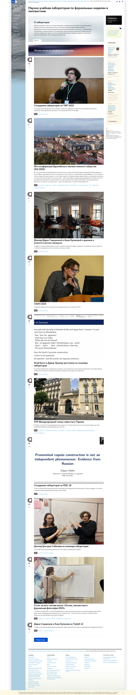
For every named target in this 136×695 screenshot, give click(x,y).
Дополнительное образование (53, 670)
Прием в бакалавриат (51, 662)
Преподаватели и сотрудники (34, 662)
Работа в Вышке (31, 686)
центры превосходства (40, 187)
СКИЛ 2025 (40, 303)
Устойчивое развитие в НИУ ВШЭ (35, 660)
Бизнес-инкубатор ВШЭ (52, 673)
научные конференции (39, 433)
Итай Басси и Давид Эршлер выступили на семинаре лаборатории (61, 364)
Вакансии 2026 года (16, 34)
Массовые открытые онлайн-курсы (110, 662)
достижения (41, 185)
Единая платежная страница (34, 685)
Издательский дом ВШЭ (89, 659)
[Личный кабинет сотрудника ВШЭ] (120, 1)
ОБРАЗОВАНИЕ (51, 655)
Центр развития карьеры (52, 672)
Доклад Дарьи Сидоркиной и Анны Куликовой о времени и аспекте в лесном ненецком (64, 241)
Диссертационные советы (71, 662)
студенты (54, 185)
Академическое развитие (71, 666)
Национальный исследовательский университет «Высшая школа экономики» (44, 651)
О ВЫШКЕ (30, 655)
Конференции (112, 18)
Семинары (15, 24)
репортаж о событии (43, 114)
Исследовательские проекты (72, 659)
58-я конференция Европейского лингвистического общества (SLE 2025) (65, 168)
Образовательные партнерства (53, 675)
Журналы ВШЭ (87, 666)
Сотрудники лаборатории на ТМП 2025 (54, 105)
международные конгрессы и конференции (86, 430)
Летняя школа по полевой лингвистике (53, 50)
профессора (48, 185)
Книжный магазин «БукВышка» (90, 660)
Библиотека (86, 657)
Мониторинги (68, 660)
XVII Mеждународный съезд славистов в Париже (59, 421)
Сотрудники (16, 18)
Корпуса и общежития (33, 664)
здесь (91, 692)
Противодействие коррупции (34, 672)
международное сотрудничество (63, 618)
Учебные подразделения (66, 651)
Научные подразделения (71, 657)
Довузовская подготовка (52, 659)
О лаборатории (16, 15)
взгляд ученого (74, 185)
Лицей (48, 657)
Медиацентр (87, 664)
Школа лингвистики (112, 34)
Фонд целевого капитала (33, 670)
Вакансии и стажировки (113, 32)
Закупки (29, 666)
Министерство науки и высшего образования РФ (109, 658)
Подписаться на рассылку (113, 30)
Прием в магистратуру (51, 666)
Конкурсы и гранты (69, 668)
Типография (86, 662)
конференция (95, 185)
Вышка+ (48, 664)
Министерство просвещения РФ (110, 660)
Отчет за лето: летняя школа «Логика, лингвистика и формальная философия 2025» (61, 607)
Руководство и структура (33, 659)
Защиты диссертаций (70, 664)
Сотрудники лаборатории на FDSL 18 (52, 485)
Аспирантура (49, 668)
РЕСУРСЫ (86, 655)
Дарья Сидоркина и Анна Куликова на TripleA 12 (58, 623)
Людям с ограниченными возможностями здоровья (33, 682)
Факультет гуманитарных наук (79, 651)
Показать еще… (41, 640)
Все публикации (112, 121)
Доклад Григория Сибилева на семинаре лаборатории (61, 546)
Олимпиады (49, 660)
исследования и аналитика (63, 185)
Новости (15, 21)
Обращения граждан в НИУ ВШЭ (35, 668)
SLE (90, 185)
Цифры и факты (31, 657)
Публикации (16, 31)
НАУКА (67, 655)
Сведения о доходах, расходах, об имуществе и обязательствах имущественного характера (35, 675)
